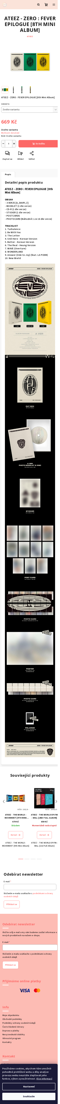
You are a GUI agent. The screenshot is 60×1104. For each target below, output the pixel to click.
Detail (14, 835)
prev (3, 801)
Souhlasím (29, 1096)
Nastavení (29, 1086)
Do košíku (40, 143)
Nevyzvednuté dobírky (13, 1034)
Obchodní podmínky (12, 1019)
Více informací (44, 1078)
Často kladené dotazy (13, 1026)
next (56, 801)
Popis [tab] (8, 174)
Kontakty (7, 1042)
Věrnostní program (11, 1038)
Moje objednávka (10, 1015)
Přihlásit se (11, 904)
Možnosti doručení (10, 132)
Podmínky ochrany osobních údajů (18, 1023)
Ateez (30, 36)
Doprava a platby (10, 1030)
